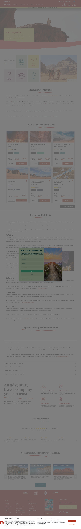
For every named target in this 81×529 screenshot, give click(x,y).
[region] (40, 522)
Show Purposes (72, 524)
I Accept (72, 521)
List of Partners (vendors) (41, 524)
